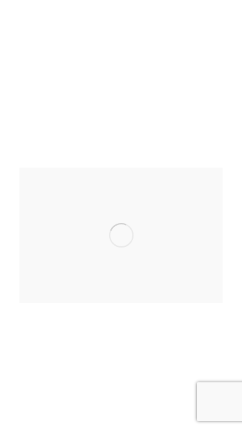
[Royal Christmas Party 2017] (121, 235)
